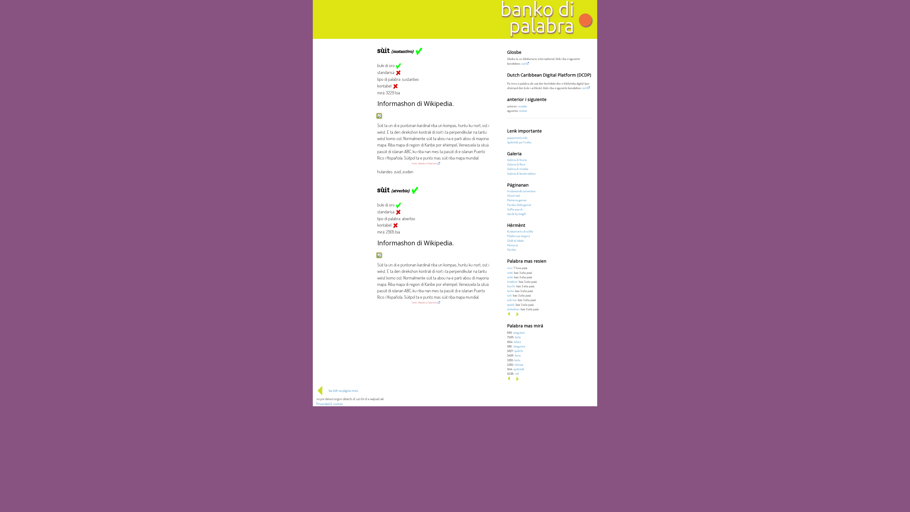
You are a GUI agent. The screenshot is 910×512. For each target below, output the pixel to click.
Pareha (511, 249)
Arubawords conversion (521, 191)
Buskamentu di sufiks (520, 231)
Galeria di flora (516, 164)
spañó (510, 304)
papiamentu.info (517, 138)
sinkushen (513, 309)
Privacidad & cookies (329, 404)
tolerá (517, 342)
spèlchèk (519, 369)
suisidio (523, 106)
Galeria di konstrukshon (521, 173)
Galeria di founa (517, 160)
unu (509, 268)
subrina (511, 300)
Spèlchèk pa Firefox (519, 142)
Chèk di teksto (515, 240)
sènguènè (519, 332)
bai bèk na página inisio (343, 391)
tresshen (512, 281)
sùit (524, 63)
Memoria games (516, 200)
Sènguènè (519, 346)
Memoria (512, 245)
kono (518, 355)
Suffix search (515, 209)
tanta (510, 291)
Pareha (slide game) (519, 205)
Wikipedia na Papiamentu (427, 163)
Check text (513, 195)
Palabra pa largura (518, 236)
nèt (517, 373)
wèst (510, 272)
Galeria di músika (517, 169)
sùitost (523, 111)
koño (518, 337)
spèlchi (518, 351)
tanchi (511, 286)
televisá (518, 364)
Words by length (516, 214)
